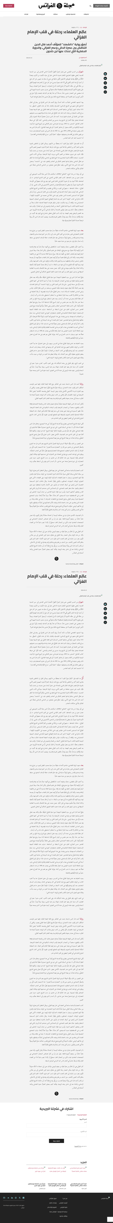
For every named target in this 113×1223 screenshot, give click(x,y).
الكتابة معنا (8, 5)
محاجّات (55, 14)
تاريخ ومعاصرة (40, 14)
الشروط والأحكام (51, 1207)
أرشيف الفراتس (63, 1203)
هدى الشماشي (62, 1188)
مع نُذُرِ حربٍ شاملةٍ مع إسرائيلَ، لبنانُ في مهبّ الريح (36, 1185)
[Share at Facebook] (105, 73)
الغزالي (76, 564)
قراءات (26, 14)
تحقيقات (86, 14)
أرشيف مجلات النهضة (101, 5)
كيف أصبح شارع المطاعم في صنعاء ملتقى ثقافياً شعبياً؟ (78, 1185)
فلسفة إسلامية (69, 564)
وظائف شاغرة (63, 1216)
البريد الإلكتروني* (83, 1131)
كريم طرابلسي (42, 1188)
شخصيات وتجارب (70, 14)
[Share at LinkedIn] (105, 78)
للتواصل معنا (52, 1211)
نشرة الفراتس (63, 1207)
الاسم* (85, 1122)
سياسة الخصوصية (78, 1146)
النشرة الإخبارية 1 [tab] (82, 1115)
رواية (74, 564)
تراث (81, 27)
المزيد (83, 1162)
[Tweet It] (105, 83)
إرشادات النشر (52, 1203)
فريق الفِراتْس (52, 1198)
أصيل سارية (84, 1188)
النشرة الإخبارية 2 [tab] (71, 1115)
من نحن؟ (65, 1198)
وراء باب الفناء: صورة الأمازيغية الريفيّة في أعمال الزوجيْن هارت (57, 1185)
